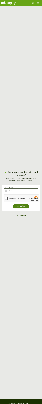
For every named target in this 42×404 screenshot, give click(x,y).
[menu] (38, 3)
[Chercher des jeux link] (32, 3)
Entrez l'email (8, 187)
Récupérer (21, 206)
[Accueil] (8, 3)
